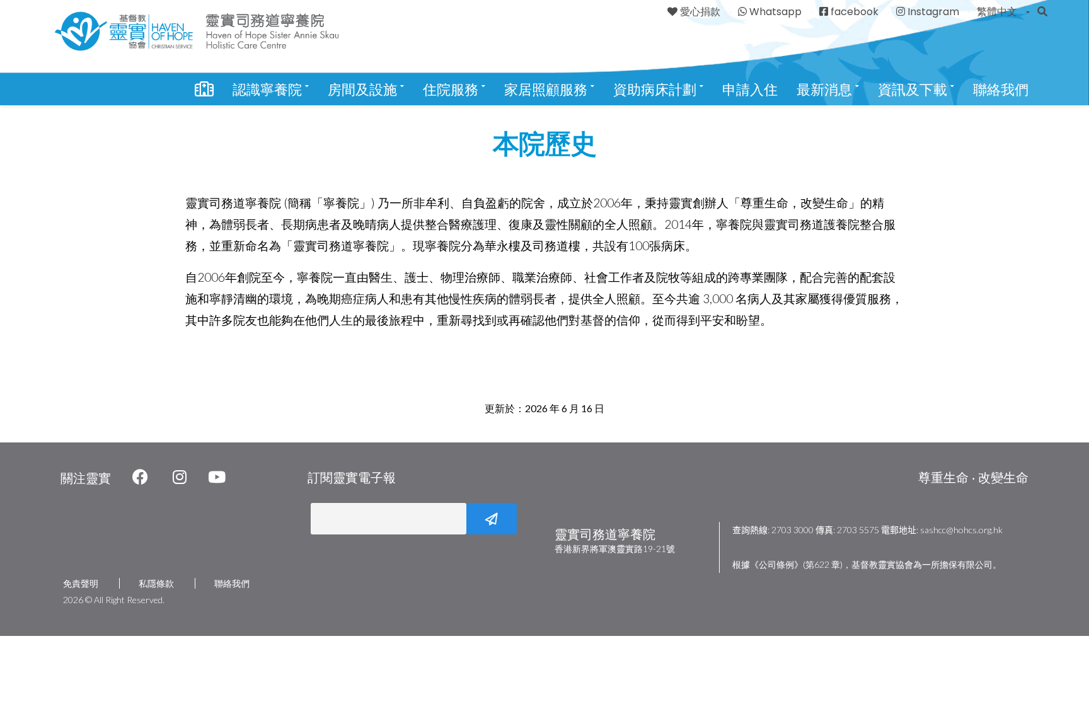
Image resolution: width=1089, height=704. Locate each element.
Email (309, 518)
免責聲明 (80, 583)
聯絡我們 (1000, 90)
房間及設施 (364, 90)
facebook (854, 11)
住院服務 (452, 90)
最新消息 (826, 90)
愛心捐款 (700, 11)
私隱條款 (156, 583)
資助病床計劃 (656, 90)
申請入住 (750, 90)
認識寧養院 (269, 90)
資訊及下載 (914, 90)
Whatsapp (775, 11)
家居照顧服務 (547, 90)
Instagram (933, 11)
